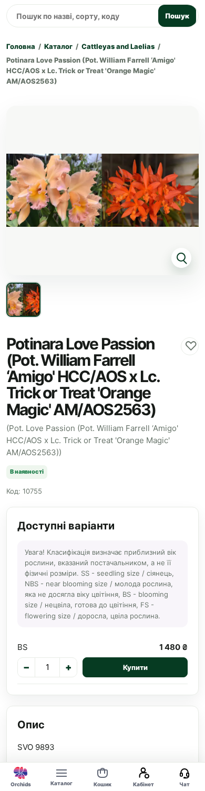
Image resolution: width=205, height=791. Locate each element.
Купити (135, 667)
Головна (20, 46)
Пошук (177, 16)
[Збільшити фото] (102, 190)
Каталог (58, 46)
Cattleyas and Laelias (118, 46)
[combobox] (81, 16)
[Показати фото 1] (23, 300)
